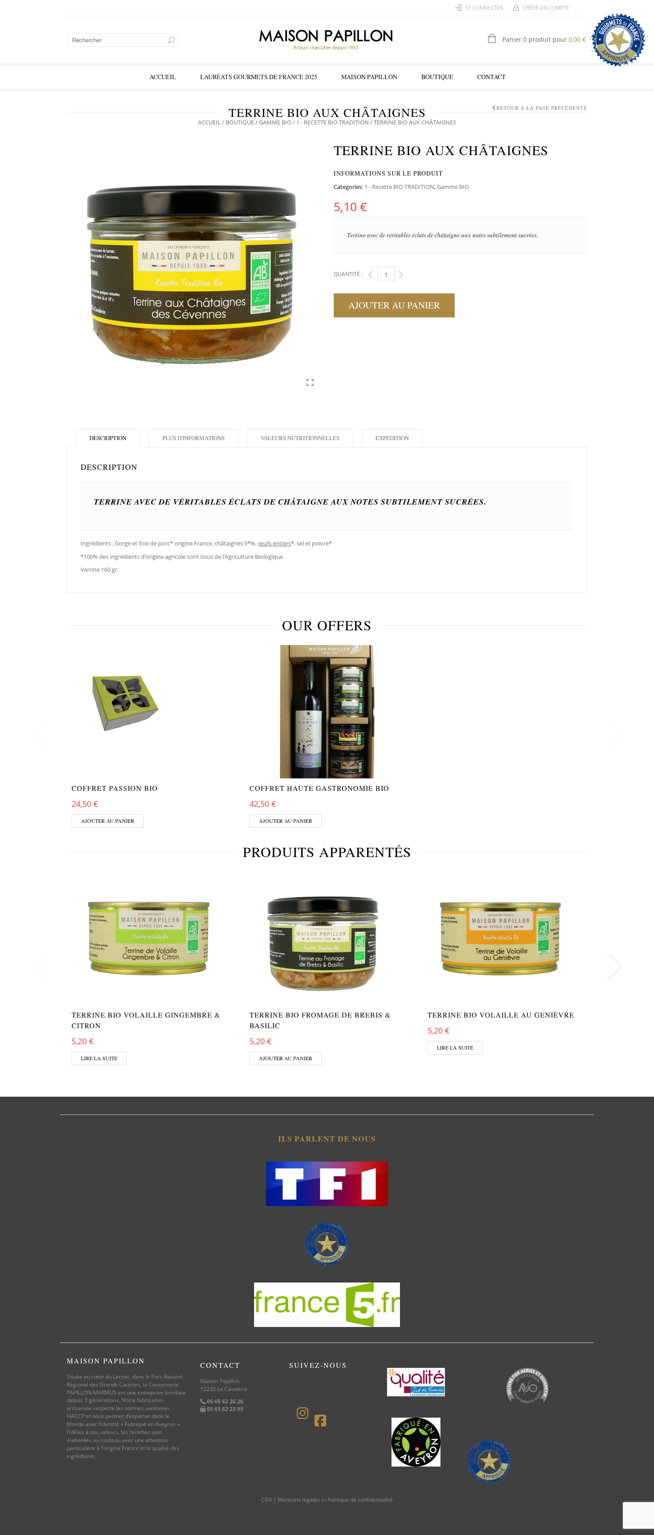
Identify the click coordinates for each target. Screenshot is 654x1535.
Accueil (162, 76)
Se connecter (484, 8)
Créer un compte (546, 8)
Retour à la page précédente (542, 107)
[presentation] (38, 735)
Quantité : (348, 274)
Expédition (392, 438)
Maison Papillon (369, 76)
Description (107, 438)
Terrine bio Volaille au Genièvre (501, 1014)
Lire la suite (99, 1058)
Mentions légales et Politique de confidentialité (335, 1499)
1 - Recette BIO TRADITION (332, 122)
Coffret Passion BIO (115, 788)
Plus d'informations (193, 438)
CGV (266, 1499)
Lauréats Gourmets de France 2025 (258, 76)
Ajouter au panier (394, 305)
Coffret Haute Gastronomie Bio (319, 788)
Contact (491, 76)
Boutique (437, 76)
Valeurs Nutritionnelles (300, 438)
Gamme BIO (275, 122)
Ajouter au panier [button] (107, 820)
